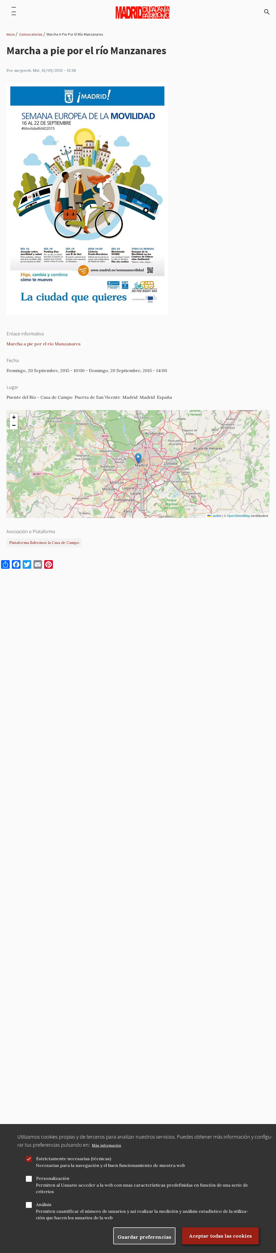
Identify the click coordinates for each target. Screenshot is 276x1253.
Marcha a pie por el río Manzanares (43, 343)
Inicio (10, 34)
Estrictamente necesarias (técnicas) (73, 1158)
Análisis (43, 1204)
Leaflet (216, 515)
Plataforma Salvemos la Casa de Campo (44, 542)
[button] (138, 458)
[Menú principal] (14, 12)
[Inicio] (143, 12)
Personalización (52, 1178)
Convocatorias (31, 34)
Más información (106, 1145)
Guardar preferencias (144, 1237)
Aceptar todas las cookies (220, 1236)
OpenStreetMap (238, 515)
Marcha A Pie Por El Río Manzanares (75, 34)
